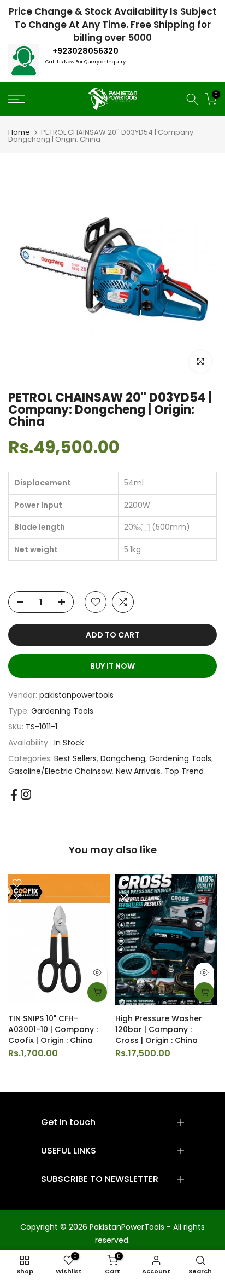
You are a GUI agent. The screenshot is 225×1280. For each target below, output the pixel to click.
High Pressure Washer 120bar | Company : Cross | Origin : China (158, 1029)
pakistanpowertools (76, 695)
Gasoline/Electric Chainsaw (60, 771)
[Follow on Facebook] (14, 795)
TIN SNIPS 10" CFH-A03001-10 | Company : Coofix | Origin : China (53, 1029)
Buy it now (112, 666)
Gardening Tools (62, 710)
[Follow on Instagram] (26, 794)
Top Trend (184, 771)
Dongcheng (122, 758)
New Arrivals (138, 771)
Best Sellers (75, 758)
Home (19, 132)
